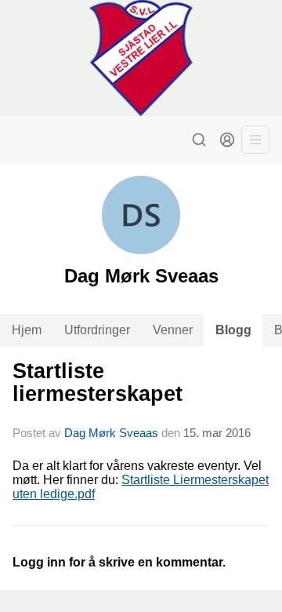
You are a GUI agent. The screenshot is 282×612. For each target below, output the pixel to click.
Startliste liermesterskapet (98, 382)
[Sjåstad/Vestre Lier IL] (141, 58)
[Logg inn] (227, 140)
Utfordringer (97, 330)
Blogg (233, 330)
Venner (173, 330)
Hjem (27, 330)
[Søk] (199, 140)
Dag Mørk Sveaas (111, 432)
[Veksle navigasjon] (255, 140)
